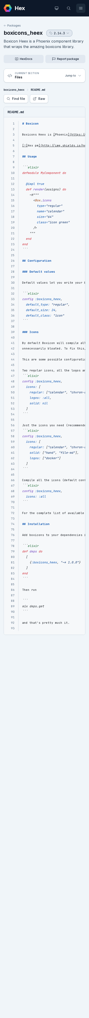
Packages (14, 25)
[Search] (69, 8)
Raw (41, 99)
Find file (18, 99)
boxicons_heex (23, 32)
